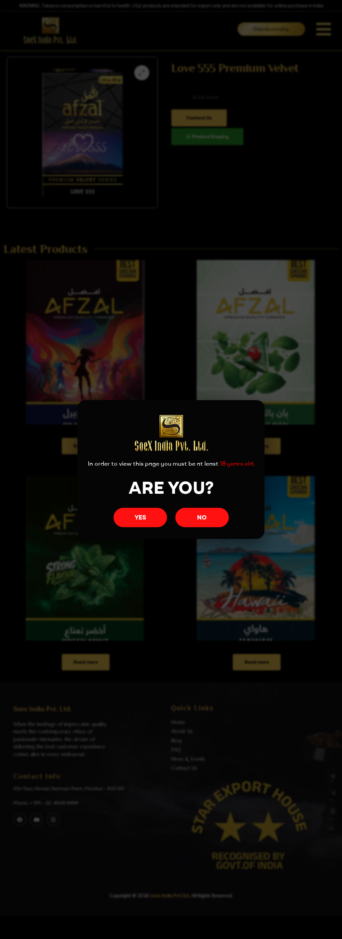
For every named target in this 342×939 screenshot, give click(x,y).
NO (202, 517)
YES (140, 517)
